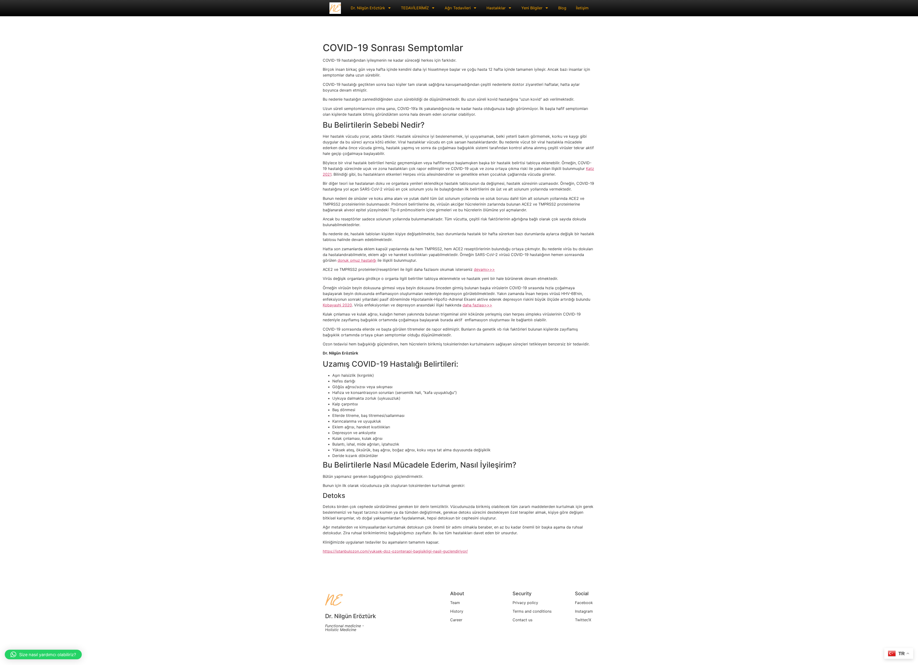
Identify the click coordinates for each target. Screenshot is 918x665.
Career (456, 619)
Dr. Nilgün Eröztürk (368, 7)
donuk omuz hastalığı (357, 260)
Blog (562, 7)
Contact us (522, 619)
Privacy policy (525, 602)
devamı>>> (484, 269)
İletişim (582, 7)
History (456, 611)
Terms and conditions (532, 611)
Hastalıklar (496, 7)
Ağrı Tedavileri (458, 7)
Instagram (584, 611)
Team (455, 602)
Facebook (584, 602)
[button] (43, 654)
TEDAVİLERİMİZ (415, 7)
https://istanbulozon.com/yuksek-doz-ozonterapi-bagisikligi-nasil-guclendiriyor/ (395, 551)
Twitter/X (583, 619)
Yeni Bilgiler (531, 7)
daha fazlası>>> (477, 305)
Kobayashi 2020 (337, 305)
